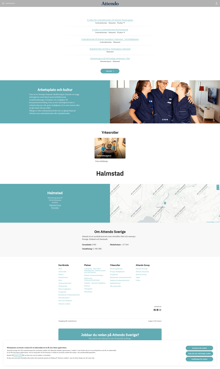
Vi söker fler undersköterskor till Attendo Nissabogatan (110, 20)
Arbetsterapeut (63, 298)
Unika (138, 280)
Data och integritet (65, 301)
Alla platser (88, 292)
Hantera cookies (64, 304)
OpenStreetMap (210, 222)
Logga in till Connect (155, 321)
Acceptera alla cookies (199, 348)
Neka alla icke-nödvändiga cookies (199, 353)
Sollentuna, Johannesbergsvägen (92, 279)
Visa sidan (55, 208)
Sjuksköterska (115, 283)
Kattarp (87, 286)
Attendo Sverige (141, 269)
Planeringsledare (64, 289)
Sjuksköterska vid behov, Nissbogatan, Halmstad (110, 49)
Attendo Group (141, 274)
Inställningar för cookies (199, 359)
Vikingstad (88, 289)
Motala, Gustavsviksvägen (93, 275)
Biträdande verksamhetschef (69, 295)
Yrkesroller (62, 272)
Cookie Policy (18, 355)
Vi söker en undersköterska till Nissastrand (110, 29)
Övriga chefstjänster (117, 272)
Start (60, 269)
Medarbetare (63, 277)
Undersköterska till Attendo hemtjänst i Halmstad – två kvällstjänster (110, 39)
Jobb (60, 280)
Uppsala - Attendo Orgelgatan (95, 283)
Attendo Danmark (142, 272)
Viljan (138, 277)
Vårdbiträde (62, 286)
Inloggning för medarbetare (67, 321)
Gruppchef (62, 292)
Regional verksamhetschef (119, 280)
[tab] (163, 119)
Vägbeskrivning (55, 205)
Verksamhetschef (64, 283)
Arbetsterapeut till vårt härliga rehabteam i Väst (110, 58)
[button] (216, 3)
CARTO (218, 222)
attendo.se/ (158, 306)
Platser (61, 274)
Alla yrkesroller (115, 286)
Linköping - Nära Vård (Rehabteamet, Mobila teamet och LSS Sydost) (95, 270)
